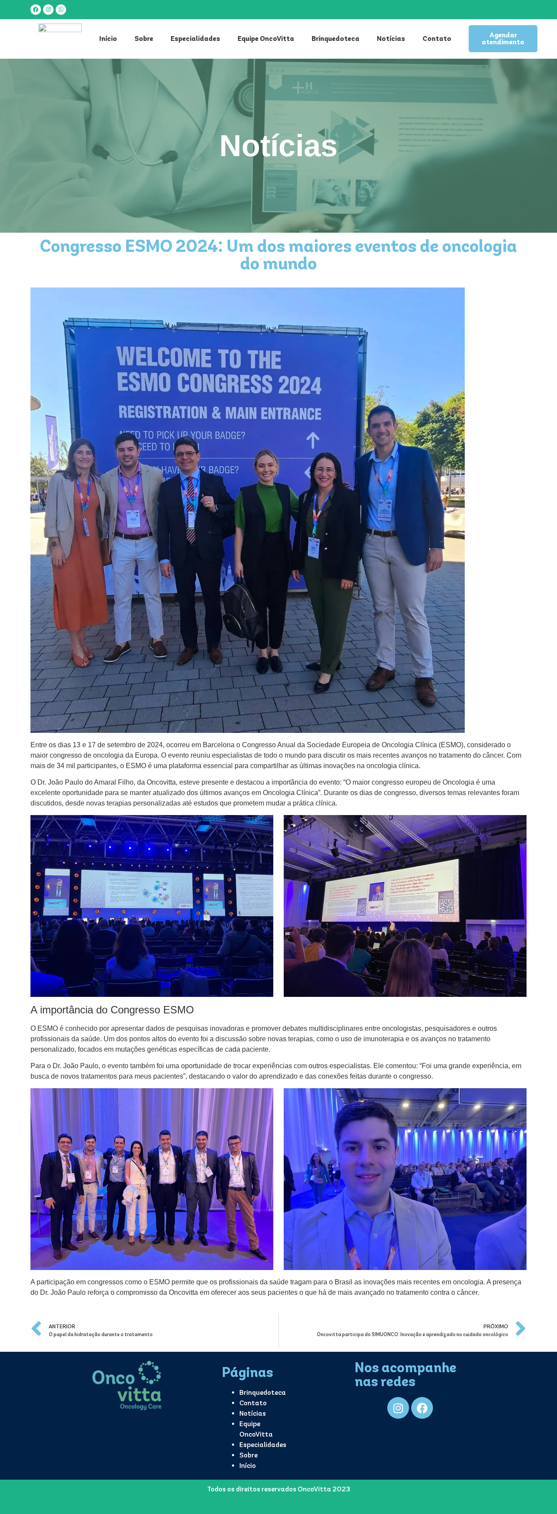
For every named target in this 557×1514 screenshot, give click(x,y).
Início (108, 38)
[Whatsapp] (61, 9)
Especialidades (195, 38)
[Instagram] (48, 9)
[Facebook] (35, 9)
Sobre (143, 38)
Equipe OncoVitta (266, 38)
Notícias (391, 38)
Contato (437, 38)
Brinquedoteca (335, 38)
